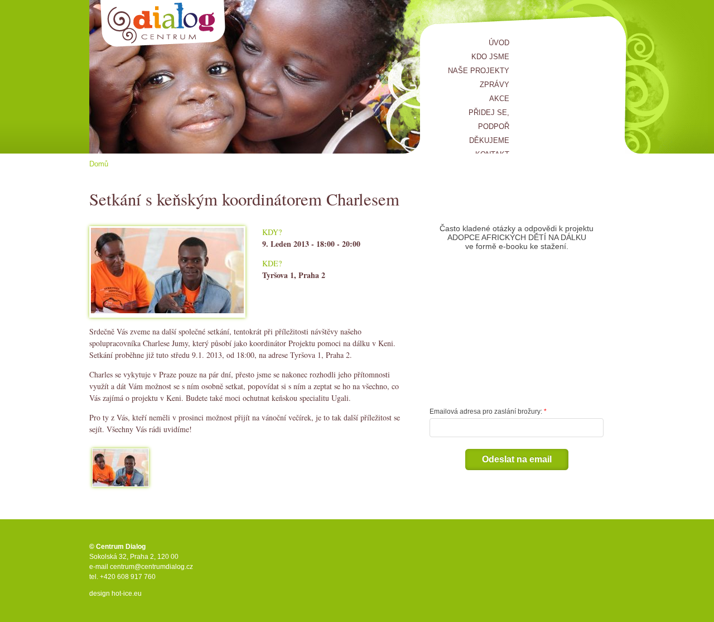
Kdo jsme (490, 56)
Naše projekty (478, 70)
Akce (499, 98)
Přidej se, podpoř (489, 119)
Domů (98, 164)
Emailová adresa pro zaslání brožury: (486, 411)
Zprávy (494, 84)
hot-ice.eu (127, 593)
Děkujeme (489, 140)
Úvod (499, 43)
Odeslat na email (517, 459)
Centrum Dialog (163, 23)
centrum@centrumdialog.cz (151, 566)
